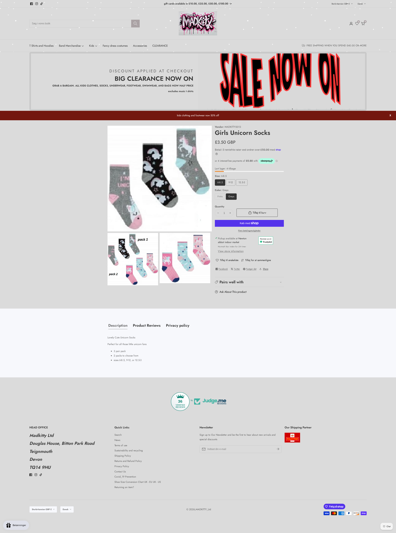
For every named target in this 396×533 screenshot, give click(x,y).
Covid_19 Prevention (125, 476)
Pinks (221, 197)
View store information (230, 251)
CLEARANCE (160, 46)
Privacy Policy (121, 466)
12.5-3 (243, 183)
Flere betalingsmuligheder (249, 230)
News (117, 440)
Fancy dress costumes (115, 46)
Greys (232, 197)
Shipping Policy (122, 456)
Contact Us (120, 471)
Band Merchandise (70, 46)
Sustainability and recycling (128, 450)
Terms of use (120, 445)
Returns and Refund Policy (128, 461)
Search (118, 435)
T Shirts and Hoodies (41, 46)
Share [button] (265, 268)
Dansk (360, 3)
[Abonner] (278, 449)
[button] (249, 282)
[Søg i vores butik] (135, 23)
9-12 (230, 183)
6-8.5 (220, 183)
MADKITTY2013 (233, 127)
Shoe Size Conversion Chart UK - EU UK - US (137, 482)
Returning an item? (124, 487)
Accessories (140, 46)
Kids (91, 46)
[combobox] (84, 23)
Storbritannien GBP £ (340, 3)
